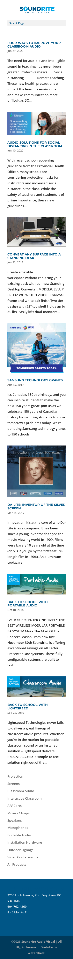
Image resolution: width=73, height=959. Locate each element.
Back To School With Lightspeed (27, 706)
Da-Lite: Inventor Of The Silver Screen (36, 506)
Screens (13, 783)
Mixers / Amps (18, 813)
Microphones (17, 827)
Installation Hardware (24, 842)
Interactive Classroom (24, 798)
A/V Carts (14, 805)
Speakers (14, 820)
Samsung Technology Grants (35, 380)
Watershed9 (37, 953)
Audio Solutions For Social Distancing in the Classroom (34, 144)
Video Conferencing (22, 857)
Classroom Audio (20, 791)
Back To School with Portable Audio (27, 603)
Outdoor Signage (20, 850)
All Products (16, 864)
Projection (15, 776)
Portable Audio (19, 835)
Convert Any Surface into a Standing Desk (34, 256)
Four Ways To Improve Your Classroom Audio (34, 44)
